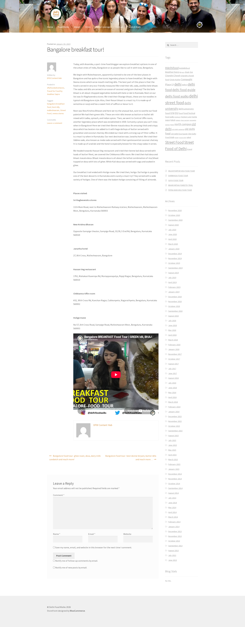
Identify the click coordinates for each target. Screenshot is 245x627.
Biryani (182, 72)
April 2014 (172, 512)
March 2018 (173, 340)
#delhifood (172, 68)
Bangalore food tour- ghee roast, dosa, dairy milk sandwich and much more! (75, 457)
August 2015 (173, 435)
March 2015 (173, 459)
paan (177, 137)
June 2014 (172, 502)
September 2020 (175, 220)
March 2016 (173, 402)
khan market (185, 120)
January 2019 (173, 292)
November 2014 (175, 478)
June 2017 (172, 373)
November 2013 (175, 536)
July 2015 (172, 440)
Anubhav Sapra (172, 72)
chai (191, 72)
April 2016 (172, 397)
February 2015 (174, 464)
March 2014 (173, 517)
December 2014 (175, 474)
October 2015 (174, 426)
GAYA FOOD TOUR (175, 180)
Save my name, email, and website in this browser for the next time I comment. (93, 547)
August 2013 (173, 550)
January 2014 (173, 526)
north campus (182, 124)
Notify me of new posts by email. (71, 567)
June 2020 (172, 234)
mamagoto (192, 120)
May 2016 (172, 392)
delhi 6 (184, 85)
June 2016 (172, 387)
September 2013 (175, 545)
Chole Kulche (175, 79)
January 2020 (173, 249)
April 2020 (172, 239)
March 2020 (173, 244)
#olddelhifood (184, 68)
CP (172, 84)
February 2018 (174, 344)
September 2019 (175, 268)
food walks (170, 117)
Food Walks (63, 26)
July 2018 (172, 320)
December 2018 (175, 296)
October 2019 (174, 263)
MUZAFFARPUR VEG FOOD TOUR (181, 171)
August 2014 (173, 493)
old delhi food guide (179, 134)
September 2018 (175, 311)
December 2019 (175, 253)
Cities (87, 26)
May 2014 (172, 507)
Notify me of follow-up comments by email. (76, 560)
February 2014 (174, 522)
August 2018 (173, 316)
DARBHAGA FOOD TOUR (178, 175)
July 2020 (172, 229)
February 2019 (174, 287)
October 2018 (174, 306)
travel (189, 149)
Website (127, 534)
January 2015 (173, 469)
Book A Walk (134, 26)
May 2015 (172, 450)
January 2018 (173, 349)
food (181, 113)
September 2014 (175, 488)
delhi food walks (177, 96)
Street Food (174, 142)
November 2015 (175, 421)
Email (91, 534)
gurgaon (178, 117)
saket (189, 137)
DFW (172, 113)
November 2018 (175, 301)
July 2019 (172, 277)
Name (56, 534)
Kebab (172, 120)
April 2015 (172, 455)
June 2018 (172, 325)
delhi (177, 84)
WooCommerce (77, 610)
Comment (58, 495)
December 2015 (175, 416)
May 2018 (172, 330)
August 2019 (173, 272)
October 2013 (174, 541)
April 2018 (172, 335)
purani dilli (182, 137)
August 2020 (173, 225)
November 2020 (175, 210)
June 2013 (172, 560)
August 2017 (173, 363)
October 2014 (174, 483)
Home (50, 26)
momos (167, 125)
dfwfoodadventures (55, 88)
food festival (189, 113)
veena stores (58, 113)
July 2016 (172, 383)
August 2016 (173, 378)
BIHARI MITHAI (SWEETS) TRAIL (180, 185)
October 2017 (174, 359)
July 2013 (172, 555)
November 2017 (175, 354)
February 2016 (174, 407)
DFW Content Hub (54, 78)
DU (176, 113)
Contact (119, 26)
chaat (187, 72)
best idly (56, 107)
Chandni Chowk (172, 75)
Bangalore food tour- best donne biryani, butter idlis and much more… (130, 457)
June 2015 (172, 445)
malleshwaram (53, 110)
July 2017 (172, 368)
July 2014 (172, 498)
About (77, 26)
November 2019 (175, 258)
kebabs (178, 120)
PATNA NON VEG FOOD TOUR (180, 190)
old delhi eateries (178, 129)
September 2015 (175, 430)
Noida (172, 125)
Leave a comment (54, 123)
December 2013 (175, 531)
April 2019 (172, 282)
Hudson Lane (186, 117)
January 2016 (173, 411)
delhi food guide (183, 90)
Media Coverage (103, 26)
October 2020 (174, 215)
